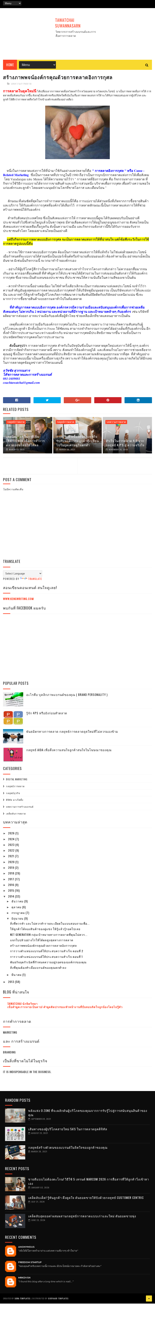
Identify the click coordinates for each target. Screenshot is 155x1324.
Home (10, 64)
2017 (11, 879)
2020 (11, 862)
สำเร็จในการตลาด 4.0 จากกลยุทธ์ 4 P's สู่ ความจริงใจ (125, 442)
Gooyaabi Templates (58, 1298)
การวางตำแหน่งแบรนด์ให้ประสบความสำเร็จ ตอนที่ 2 (46, 951)
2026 (11, 833)
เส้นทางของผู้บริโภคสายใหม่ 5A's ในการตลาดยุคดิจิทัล (67, 1129)
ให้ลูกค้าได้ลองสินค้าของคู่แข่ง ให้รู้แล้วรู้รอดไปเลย (45, 929)
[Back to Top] (149, 1298)
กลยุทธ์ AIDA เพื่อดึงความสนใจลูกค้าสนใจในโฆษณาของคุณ (69, 750)
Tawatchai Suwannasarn (68, 23)
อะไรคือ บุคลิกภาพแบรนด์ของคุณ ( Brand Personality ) (67, 694)
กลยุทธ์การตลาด (16, 422)
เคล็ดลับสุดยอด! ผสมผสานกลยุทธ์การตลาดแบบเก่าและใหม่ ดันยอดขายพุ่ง (82, 1216)
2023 (11, 844)
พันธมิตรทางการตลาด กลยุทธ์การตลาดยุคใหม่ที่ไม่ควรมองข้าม (72, 731)
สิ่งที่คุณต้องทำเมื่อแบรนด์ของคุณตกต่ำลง (38, 967)
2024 (11, 839)
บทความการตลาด (21, 84)
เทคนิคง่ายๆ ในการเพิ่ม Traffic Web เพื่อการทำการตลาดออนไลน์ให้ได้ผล (25, 440)
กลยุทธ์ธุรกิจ (13, 793)
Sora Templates (22, 1298)
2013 (11, 981)
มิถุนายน (18, 918)
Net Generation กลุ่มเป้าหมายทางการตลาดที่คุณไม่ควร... (48, 934)
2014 (11, 896)
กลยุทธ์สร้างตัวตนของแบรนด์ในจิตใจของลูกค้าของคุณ (68, 1147)
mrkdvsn (24, 1277)
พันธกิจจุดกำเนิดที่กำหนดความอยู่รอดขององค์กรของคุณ (48, 962)
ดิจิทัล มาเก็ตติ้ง (14, 799)
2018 (11, 873)
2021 (11, 856)
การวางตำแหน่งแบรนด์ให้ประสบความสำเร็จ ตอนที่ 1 (46, 956)
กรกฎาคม (19, 912)
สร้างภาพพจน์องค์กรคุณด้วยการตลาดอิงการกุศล (43, 945)
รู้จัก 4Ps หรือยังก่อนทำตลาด (46, 713)
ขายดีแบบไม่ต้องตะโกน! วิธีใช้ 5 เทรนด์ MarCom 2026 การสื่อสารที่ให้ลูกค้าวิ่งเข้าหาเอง (88, 1181)
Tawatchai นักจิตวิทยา (22, 1003)
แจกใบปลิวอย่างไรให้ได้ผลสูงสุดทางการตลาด (41, 940)
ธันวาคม (18, 901)
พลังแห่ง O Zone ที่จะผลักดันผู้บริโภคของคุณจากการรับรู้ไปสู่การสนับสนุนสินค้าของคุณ (87, 1112)
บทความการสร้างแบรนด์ (20, 806)
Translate (35, 578)
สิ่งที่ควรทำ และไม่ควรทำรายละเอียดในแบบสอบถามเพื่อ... (50, 923)
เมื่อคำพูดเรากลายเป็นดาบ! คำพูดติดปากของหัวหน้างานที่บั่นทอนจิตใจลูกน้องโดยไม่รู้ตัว (65, 1007)
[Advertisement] (77, 44)
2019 (11, 867)
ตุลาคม (17, 907)
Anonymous (26, 1246)
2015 (11, 890)
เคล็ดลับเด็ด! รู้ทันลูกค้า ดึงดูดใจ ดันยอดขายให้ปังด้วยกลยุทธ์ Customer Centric (86, 1197)
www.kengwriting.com (18, 599)
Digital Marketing (16, 779)
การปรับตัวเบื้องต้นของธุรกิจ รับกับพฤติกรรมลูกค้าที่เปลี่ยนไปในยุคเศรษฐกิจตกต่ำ (77, 440)
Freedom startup (30, 1262)
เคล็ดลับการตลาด (16, 813)
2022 (11, 850)
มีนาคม (17, 974)
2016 (11, 885)
